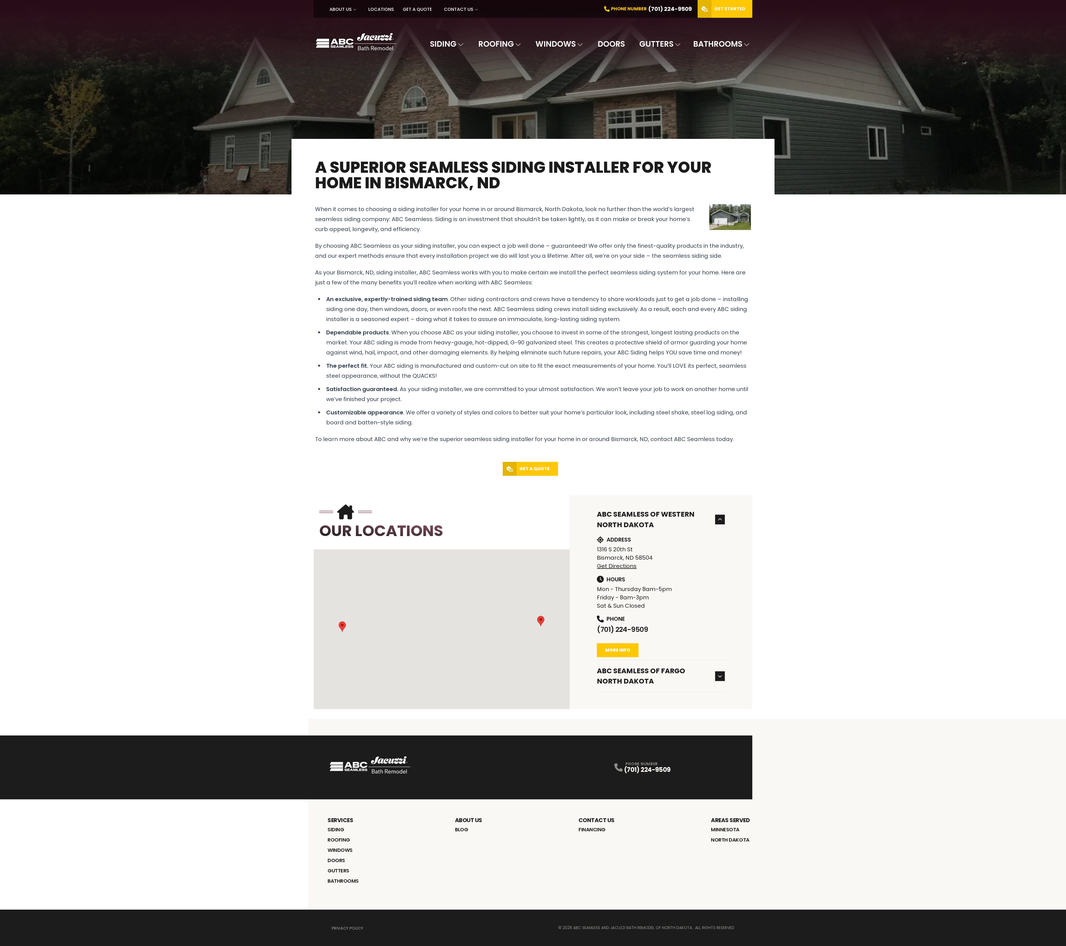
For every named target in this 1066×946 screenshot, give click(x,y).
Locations (381, 9)
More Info (617, 650)
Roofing (496, 44)
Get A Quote (417, 9)
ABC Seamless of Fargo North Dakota (641, 676)
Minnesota (725, 829)
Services (340, 820)
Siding (443, 44)
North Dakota (730, 839)
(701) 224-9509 (622, 629)
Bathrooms (717, 44)
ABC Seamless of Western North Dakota (646, 519)
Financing (592, 829)
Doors (611, 44)
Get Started (729, 9)
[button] (342, 626)
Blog (461, 829)
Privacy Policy (347, 928)
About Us (341, 9)
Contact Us (458, 9)
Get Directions (617, 566)
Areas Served (730, 820)
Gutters (656, 44)
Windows (555, 44)
